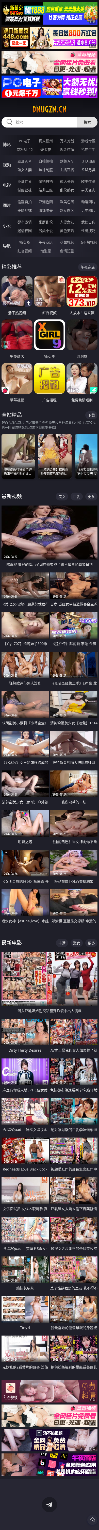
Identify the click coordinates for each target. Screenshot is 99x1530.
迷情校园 (25, 230)
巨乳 (76, 496)
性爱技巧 (88, 230)
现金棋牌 (67, 149)
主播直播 (67, 169)
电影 (7, 185)
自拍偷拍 (46, 161)
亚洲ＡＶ (25, 161)
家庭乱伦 (46, 222)
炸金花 (45, 149)
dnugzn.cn (49, 109)
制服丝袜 (25, 190)
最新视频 (12, 496)
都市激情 (25, 222)
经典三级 (46, 190)
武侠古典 (88, 222)
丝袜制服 (46, 169)
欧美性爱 (88, 181)
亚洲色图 (46, 201)
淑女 (76, 943)
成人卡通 (67, 181)
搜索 (87, 122)
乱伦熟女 (67, 190)
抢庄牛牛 (88, 149)
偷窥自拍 (25, 201)
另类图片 (88, 210)
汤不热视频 (88, 242)
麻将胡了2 (24, 149)
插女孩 (24, 242)
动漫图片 (88, 201)
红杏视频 (25, 250)
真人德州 (46, 140)
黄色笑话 (67, 230)
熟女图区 (67, 210)
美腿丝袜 (25, 210)
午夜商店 (46, 242)
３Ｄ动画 (88, 161)
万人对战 (67, 140)
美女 (61, 496)
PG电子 (24, 140)
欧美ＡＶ (67, 161)
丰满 (61, 943)
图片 (7, 205)
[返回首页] (92, 1520)
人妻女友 (67, 222)
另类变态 (88, 190)
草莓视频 (67, 242)
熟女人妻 (25, 169)
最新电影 (12, 942)
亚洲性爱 (25, 181)
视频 (7, 165)
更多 (91, 496)
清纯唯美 (46, 210)
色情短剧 (67, 250)
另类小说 (46, 230)
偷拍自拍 (46, 181)
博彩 (7, 144)
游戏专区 (88, 140)
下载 (91, 415)
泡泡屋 (45, 250)
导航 (7, 246)
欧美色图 (67, 201)
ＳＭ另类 (88, 169)
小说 (7, 225)
